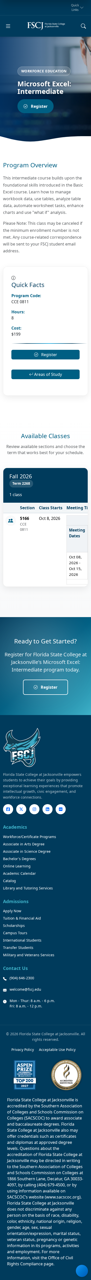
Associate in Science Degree (27, 851)
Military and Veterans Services (28, 954)
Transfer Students (18, 947)
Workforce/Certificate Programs (29, 836)
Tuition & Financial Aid (22, 918)
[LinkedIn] (47, 809)
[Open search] (83, 26)
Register (39, 106)
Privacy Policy (22, 1049)
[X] (21, 809)
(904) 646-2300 (22, 978)
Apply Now (12, 910)
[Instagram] (34, 809)
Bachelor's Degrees (19, 858)
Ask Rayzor (82, 1271)
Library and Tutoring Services (28, 888)
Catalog (9, 880)
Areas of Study (47, 374)
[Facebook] (8, 809)
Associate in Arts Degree (23, 844)
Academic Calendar (19, 873)
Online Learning (17, 866)
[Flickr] (61, 809)
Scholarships (14, 925)
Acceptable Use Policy (57, 1049)
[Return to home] (46, 26)
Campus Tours (15, 932)
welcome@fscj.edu (25, 989)
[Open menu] (8, 26)
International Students (22, 940)
